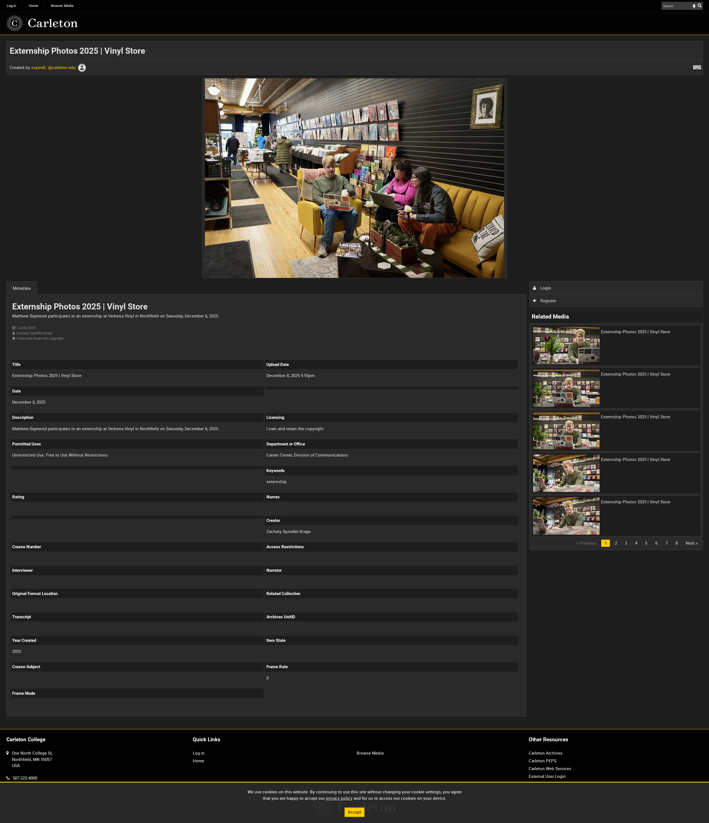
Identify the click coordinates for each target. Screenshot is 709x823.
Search (700, 5)
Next (692, 543)
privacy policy (339, 798)
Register (547, 300)
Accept (354, 812)
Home (33, 5)
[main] (354, 382)
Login (545, 288)
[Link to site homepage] (42, 23)
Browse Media (62, 5)
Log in (11, 5)
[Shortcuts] (697, 66)
